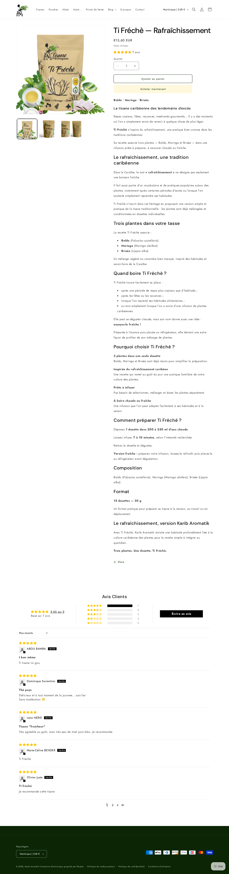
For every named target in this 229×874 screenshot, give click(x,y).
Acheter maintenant (153, 89)
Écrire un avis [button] (181, 614)
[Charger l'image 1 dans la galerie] (27, 129)
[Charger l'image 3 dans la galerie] (71, 129)
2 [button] (113, 805)
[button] (112, 9)
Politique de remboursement (101, 866)
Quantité (118, 59)
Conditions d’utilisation (159, 866)
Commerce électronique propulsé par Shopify (62, 866)
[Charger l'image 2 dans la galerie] (49, 129)
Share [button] (121, 562)
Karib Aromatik (32, 866)
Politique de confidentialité (131, 866)
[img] (28, 643)
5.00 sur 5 (57, 612)
